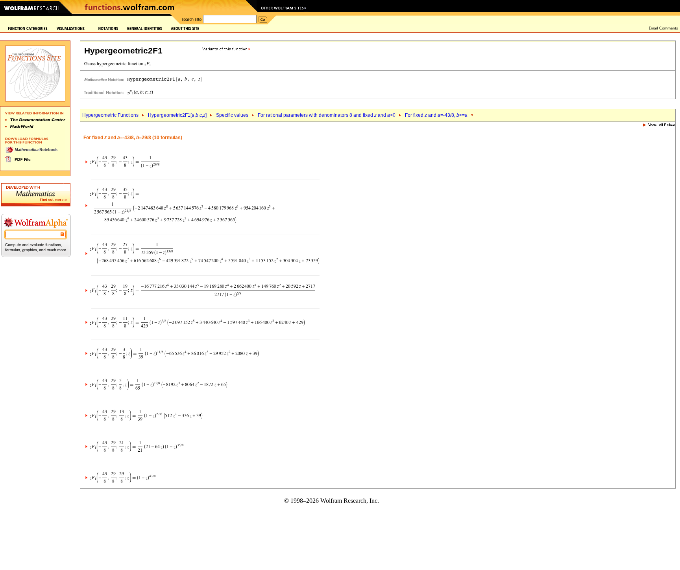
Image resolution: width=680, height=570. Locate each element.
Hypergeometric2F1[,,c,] (177, 115)
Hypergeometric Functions (110, 115)
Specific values (232, 115)
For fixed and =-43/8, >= (436, 115)
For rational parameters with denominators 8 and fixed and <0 (326, 115)
